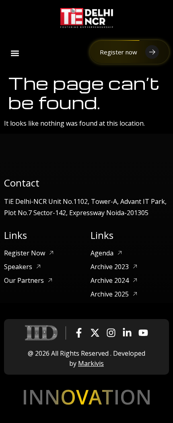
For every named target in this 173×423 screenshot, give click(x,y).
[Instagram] (111, 333)
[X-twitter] (95, 333)
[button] (14, 53)
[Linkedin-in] (127, 333)
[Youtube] (143, 333)
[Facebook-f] (79, 333)
